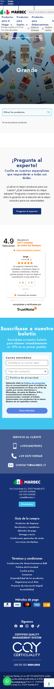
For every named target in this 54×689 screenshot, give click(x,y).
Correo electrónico (19, 358)
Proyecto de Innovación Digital (27, 585)
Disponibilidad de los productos (26, 578)
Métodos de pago (27, 530)
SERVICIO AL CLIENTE (27, 437)
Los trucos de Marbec (27, 542)
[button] (14, 250)
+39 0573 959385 (27, 494)
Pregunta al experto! (27, 211)
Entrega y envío (27, 534)
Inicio (4, 37)
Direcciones (27, 504)
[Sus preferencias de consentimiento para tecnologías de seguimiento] (49, 684)
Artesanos (26, 7)
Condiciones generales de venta (27, 538)
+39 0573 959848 (30, 456)
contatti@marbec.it (27, 497)
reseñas (29, 244)
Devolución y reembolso (27, 527)
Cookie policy (27, 570)
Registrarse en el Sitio (27, 582)
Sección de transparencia (14, 681)
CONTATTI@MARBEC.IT (31, 465)
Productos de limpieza (27, 523)
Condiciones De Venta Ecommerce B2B (27, 563)
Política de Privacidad (27, 567)
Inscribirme (27, 410)
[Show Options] (45, 371)
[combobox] (26, 371)
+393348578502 (31, 446)
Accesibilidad (27, 589)
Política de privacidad (34, 383)
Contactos (27, 574)
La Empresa (11, 7)
